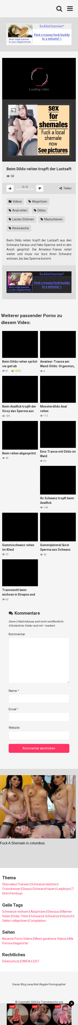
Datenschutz (11, 961)
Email (13, 709)
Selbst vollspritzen (14, 920)
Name (14, 691)
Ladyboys (63, 889)
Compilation (37, 920)
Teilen (67, 188)
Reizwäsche (20, 228)
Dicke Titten (20, 916)
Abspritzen (39, 201)
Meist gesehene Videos (50, 938)
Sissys (26, 889)
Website (14, 727)
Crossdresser (11, 889)
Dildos (41, 210)
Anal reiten (19, 210)
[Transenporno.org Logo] (31, 8)
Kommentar (17, 634)
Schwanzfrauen (44, 889)
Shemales (9, 884)
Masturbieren (53, 219)
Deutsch (67, 916)
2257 (35, 961)
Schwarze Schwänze (45, 916)
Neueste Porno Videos (17, 938)
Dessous (53, 911)
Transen (23, 884)
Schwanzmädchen (44, 884)
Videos (17, 201)
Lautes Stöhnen (23, 219)
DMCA (26, 961)
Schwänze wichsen (15, 911)
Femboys (16, 893)
